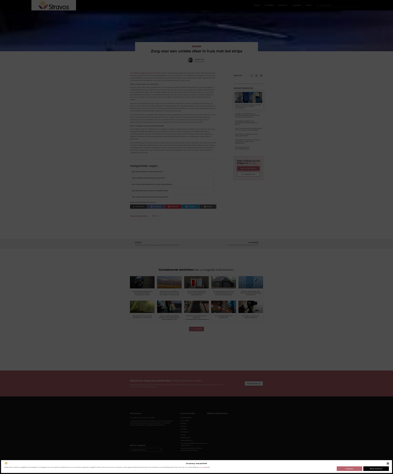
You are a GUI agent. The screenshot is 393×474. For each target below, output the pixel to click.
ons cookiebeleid (204, 467)
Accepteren (349, 469)
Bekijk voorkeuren (376, 469)
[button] (388, 463)
